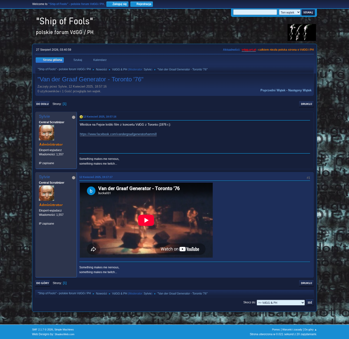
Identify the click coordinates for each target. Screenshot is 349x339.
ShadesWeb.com (64, 334)
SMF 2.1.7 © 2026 (42, 329)
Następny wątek (299, 90)
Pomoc (276, 329)
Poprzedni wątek (272, 90)
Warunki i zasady (292, 329)
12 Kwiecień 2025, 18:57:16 (99, 116)
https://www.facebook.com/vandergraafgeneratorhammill (118, 134)
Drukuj (306, 104)
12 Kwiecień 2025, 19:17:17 (96, 177)
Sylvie (147, 69)
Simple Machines (64, 329)
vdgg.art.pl (249, 49)
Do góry (42, 283)
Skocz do (249, 302)
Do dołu (42, 104)
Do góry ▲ (310, 329)
